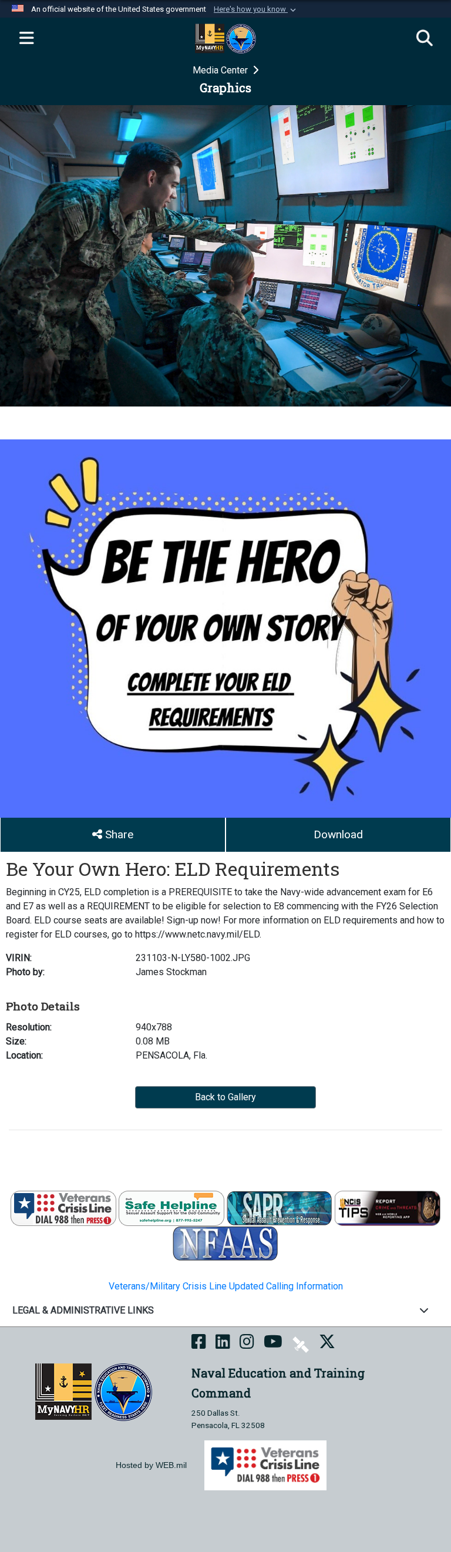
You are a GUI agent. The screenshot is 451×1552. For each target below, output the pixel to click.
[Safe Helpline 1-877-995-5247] (171, 1207)
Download (338, 834)
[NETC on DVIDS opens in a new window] (300, 1344)
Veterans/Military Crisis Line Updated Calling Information (226, 1286)
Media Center (221, 70)
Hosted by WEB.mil (151, 1465)
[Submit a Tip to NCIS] (387, 1207)
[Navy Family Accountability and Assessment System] (225, 1242)
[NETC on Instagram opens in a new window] (247, 1344)
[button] (256, 9)
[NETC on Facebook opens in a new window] (198, 1344)
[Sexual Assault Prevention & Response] (279, 1207)
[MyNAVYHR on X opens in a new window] (327, 1344)
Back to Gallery (225, 1097)
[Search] (424, 39)
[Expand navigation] (26, 39)
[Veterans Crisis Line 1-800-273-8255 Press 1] (63, 1207)
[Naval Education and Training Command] (93, 1392)
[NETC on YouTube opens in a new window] (273, 1344)
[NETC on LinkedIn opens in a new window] (223, 1344)
